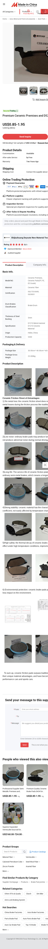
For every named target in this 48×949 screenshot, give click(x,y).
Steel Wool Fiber (32, 861)
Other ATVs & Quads (13, 893)
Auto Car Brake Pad (12, 925)
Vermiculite (30, 857)
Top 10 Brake (31, 925)
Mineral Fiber (8, 857)
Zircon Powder (8, 866)
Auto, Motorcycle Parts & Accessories (22, 19)
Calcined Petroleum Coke (12, 861)
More (5, 929)
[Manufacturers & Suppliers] (24, 4)
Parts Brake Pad (11, 918)
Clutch (28, 893)
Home (5, 19)
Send (24, 745)
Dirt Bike (40, 893)
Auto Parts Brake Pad (31, 918)
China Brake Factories (13, 912)
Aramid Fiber (31, 866)
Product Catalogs (38, 851)
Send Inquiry (25, 136)
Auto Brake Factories (35, 912)
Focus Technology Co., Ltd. (32, 939)
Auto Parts (41, 19)
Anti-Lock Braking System (15, 900)
